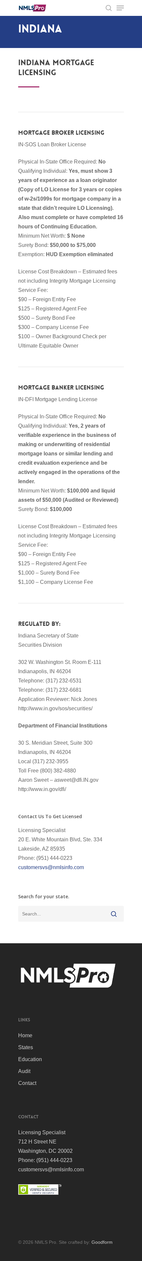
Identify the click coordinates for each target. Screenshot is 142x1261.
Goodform (102, 1242)
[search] (108, 8)
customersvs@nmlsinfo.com (51, 867)
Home (25, 1035)
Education (30, 1059)
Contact (27, 1083)
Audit (24, 1071)
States (25, 1047)
